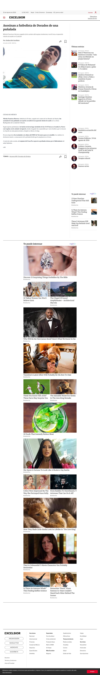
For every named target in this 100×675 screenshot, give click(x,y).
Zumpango (49, 12)
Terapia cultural (84, 158)
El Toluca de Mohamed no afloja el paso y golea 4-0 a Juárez (87, 67)
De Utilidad (83, 636)
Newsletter (14, 643)
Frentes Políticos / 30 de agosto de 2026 (87, 139)
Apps (81, 639)
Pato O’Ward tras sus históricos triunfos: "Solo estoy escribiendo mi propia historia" (87, 56)
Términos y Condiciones (10, 660)
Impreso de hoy (92, 18)
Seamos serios (83, 166)
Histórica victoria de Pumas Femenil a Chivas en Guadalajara (87, 89)
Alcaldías (65, 645)
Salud (64, 650)
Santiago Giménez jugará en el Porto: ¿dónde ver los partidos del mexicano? (86, 100)
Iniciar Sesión (14, 638)
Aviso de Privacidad (9, 663)
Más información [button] (7, 672)
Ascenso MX (13, 156)
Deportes (32, 647)
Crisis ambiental (51, 639)
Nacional (31, 636)
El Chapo (48, 647)
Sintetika (32, 653)
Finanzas (32, 642)
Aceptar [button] (92, 671)
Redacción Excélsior (13, 40)
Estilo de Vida (67, 653)
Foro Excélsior (50, 636)
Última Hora (93, 16)
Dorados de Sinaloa (24, 156)
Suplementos (67, 633)
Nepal (32, 12)
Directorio (7, 657)
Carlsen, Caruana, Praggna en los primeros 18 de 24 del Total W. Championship (87, 149)
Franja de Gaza (50, 642)
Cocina (65, 647)
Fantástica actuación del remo (87, 131)
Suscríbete (14, 652)
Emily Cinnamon (40, 12)
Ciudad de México (34, 645)
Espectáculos (33, 650)
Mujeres (48, 653)
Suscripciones (84, 653)
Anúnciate (90, 12)
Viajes (82, 633)
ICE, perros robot (58, 12)
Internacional (33, 639)
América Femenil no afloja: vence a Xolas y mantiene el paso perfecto (86, 78)
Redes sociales (67, 642)
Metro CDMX (50, 645)
